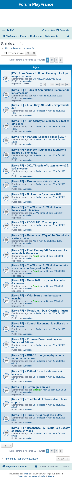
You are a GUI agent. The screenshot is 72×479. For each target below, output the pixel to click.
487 (67, 84)
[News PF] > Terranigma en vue (30, 387)
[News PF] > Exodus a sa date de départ (36, 181)
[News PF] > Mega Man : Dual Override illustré (39, 310)
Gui (34, 79)
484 (52, 84)
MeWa (36, 213)
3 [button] (56, 60)
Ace (34, 95)
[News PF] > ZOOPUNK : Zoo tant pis (34, 222)
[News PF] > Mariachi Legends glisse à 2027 (38, 136)
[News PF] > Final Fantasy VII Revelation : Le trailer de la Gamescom (39, 252)
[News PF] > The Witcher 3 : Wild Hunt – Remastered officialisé (36, 209)
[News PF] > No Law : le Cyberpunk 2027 (36, 194)
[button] (61, 60)
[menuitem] (11, 30)
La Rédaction (39, 111)
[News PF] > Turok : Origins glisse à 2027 (36, 415)
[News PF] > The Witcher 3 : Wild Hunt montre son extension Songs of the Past (39, 267)
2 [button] (52, 60)
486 (62, 84)
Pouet (36, 256)
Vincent (37, 390)
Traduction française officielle (31, 476)
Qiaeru (51, 476)
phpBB (27, 474)
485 (57, 84)
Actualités (28, 81)
